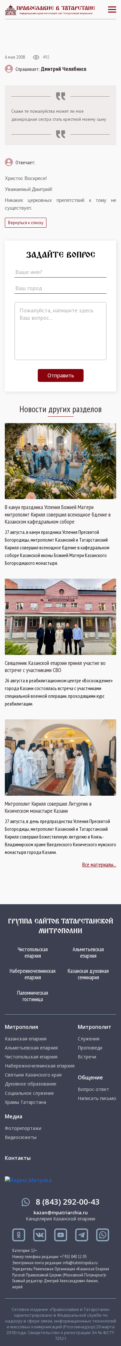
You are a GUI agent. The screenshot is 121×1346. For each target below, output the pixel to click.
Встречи (87, 1057)
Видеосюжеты (20, 1137)
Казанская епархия (25, 1039)
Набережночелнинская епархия (32, 974)
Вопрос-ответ (93, 1089)
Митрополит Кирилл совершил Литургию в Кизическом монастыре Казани (48, 807)
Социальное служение (29, 1093)
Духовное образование (30, 1084)
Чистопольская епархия (33, 952)
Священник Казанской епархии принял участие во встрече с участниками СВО (55, 666)
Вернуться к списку (25, 222)
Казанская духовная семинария (88, 974)
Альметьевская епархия (88, 952)
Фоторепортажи (23, 1128)
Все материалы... (99, 864)
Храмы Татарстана (25, 1102)
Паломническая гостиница (32, 996)
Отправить (60, 375)
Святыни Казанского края (33, 1075)
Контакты (18, 1157)
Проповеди (90, 1048)
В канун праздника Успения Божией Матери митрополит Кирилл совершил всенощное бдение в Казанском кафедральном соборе (58, 514)
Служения (88, 1039)
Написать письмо (97, 1098)
